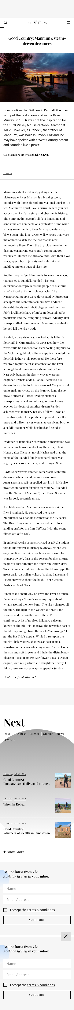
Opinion (48, 734)
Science (34, 734)
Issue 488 (20, 773)
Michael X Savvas (38, 154)
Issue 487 (20, 798)
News (60, 734)
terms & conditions (41, 910)
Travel (7, 172)
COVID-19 (9, 740)
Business (20, 734)
